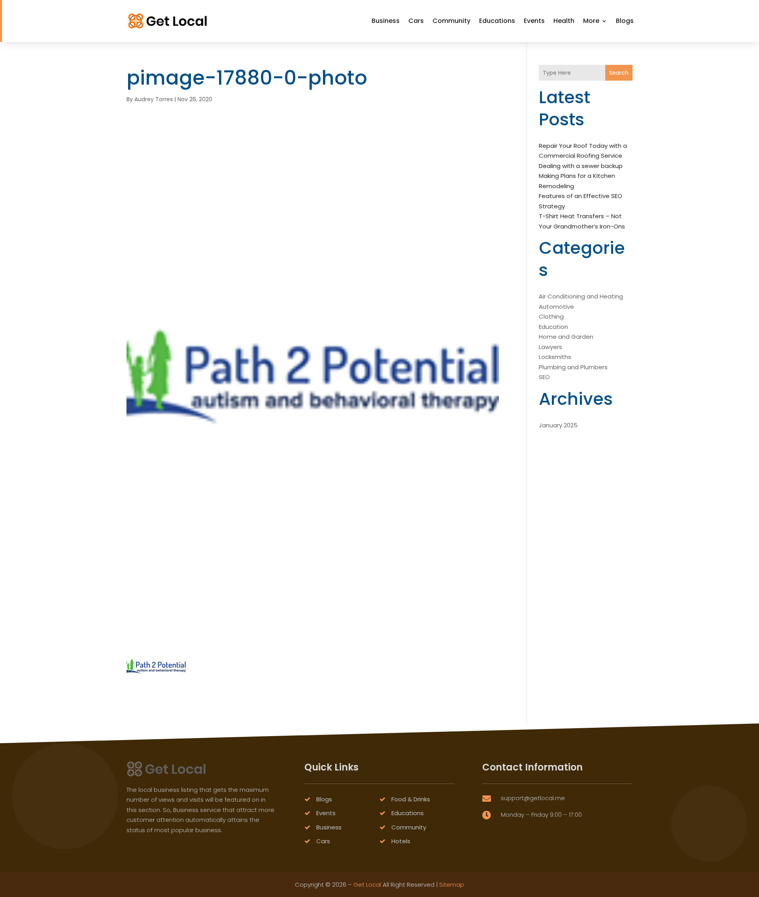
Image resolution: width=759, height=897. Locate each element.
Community (451, 20)
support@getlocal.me (533, 798)
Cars (416, 20)
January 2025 (558, 425)
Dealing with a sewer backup (581, 166)
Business (386, 20)
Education (553, 327)
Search (619, 73)
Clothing (551, 316)
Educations (497, 20)
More (591, 20)
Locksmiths (555, 357)
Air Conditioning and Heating (581, 296)
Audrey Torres (153, 99)
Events (534, 20)
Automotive (556, 306)
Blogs (625, 20)
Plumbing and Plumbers (573, 367)
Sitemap (451, 884)
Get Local (367, 884)
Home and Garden (566, 336)
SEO (544, 377)
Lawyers (550, 347)
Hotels (400, 841)
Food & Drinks (410, 799)
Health (563, 20)
